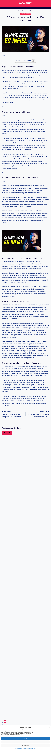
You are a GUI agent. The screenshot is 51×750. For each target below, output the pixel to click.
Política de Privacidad (27, 748)
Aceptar (25, 738)
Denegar (25, 741)
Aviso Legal (33, 748)
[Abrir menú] (25, 8)
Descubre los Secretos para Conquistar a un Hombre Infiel (11, 414)
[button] (49, 727)
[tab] (5, 720)
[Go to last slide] (4, 433)
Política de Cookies (18, 748)
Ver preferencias (25, 745)
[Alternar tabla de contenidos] (32, 60)
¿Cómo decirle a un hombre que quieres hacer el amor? (38, 414)
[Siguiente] (9, 433)
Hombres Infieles (25, 13)
